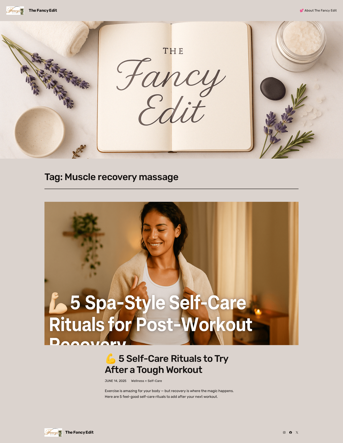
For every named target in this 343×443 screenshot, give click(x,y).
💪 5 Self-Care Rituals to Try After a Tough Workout (166, 364)
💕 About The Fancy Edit (318, 10)
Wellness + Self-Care (146, 381)
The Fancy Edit (43, 10)
